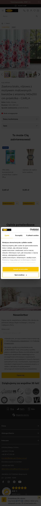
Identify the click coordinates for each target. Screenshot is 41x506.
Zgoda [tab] (7, 235)
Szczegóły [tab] (18, 235)
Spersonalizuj (19, 275)
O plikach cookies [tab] (32, 235)
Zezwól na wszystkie (20, 269)
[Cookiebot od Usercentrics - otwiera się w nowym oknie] (30, 230)
